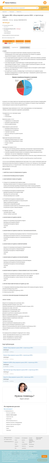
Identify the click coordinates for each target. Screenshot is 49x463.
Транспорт (8, 430)
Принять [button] (44, 456)
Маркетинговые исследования (5, 11)
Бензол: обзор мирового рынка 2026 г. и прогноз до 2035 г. (18, 355)
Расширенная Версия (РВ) (12, 31)
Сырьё (7, 428)
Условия (30, 438)
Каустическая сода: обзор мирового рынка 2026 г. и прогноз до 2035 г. (21, 370)
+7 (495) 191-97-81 (8, 439)
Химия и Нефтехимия (11, 414)
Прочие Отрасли (10, 426)
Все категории (8, 409)
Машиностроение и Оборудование (14, 422)
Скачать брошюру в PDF (9, 37)
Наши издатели (16, 445)
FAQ (15, 448)
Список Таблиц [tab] (25, 47)
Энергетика (8, 418)
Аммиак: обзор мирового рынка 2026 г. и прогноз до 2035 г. (18, 347)
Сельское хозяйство (10, 413)
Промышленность (9, 411)
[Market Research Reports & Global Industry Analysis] (9, 2)
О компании (17, 438)
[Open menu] (45, 2)
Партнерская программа (31, 445)
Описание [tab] (6, 47)
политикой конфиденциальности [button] (9, 461)
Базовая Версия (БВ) (8, 26)
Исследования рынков (24, 439)
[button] (40, 456)
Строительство (9, 416)
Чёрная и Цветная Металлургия (13, 424)
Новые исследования (24, 443)
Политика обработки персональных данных (32, 441)
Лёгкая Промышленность (11, 420)
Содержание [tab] (15, 47)
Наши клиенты (16, 441)
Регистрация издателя (39, 438)
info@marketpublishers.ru (9, 441)
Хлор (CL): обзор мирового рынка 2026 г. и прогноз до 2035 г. (18, 377)
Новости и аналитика (24, 447)
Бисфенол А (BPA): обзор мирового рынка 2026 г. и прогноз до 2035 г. (20, 362)
